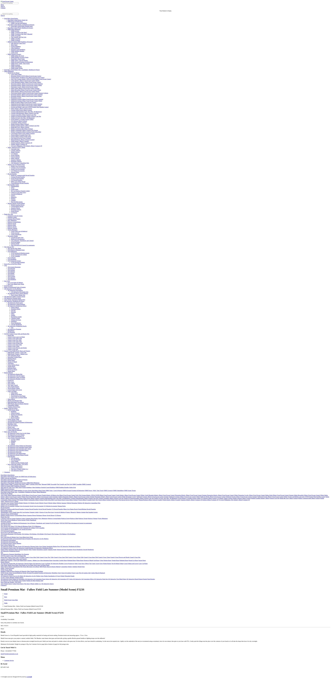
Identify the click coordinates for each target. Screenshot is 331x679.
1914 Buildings (12, 279)
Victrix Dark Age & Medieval (19, 231)
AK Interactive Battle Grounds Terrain (14, 296)
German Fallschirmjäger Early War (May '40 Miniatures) (26, 111)
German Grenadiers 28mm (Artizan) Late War (23, 115)
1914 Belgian (11, 271)
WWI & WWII (15, 243)
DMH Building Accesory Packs (19, 57)
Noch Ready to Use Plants (18, 396)
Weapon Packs (15, 172)
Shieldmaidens (15, 186)
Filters (12, 313)
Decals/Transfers (12, 174)
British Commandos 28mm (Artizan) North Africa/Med (26, 132)
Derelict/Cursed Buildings (18, 49)
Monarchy (14, 197)
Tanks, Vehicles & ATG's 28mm (16, 147)
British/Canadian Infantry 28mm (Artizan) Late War (25, 125)
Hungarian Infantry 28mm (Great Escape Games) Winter (26, 85)
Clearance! (7, 472)
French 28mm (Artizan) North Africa (21, 136)
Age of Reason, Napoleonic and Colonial (22, 240)
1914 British (11, 273)
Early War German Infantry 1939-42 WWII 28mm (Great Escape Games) (31, 79)
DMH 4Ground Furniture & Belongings (22, 62)
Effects (13, 444)
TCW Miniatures (12, 251)
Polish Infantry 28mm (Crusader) (20, 141)
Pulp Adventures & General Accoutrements (23, 245)
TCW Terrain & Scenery (14, 261)
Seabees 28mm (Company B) (19, 144)
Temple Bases (11, 366)
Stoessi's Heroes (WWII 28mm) (16, 203)
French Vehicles (15, 156)
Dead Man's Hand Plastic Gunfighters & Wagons (21, 24)
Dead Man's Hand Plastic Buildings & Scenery (20, 28)
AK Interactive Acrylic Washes (16, 435)
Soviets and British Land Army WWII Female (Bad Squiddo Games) (30, 107)
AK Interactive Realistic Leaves (16, 379)
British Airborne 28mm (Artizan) (20, 124)
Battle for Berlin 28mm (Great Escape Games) (23, 102)
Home (5, 594)
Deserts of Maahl (12, 362)
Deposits (13, 312)
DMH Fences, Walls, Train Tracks (20, 63)
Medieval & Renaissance (18, 239)
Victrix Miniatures (12, 230)
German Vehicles (15, 150)
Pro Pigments (11, 332)
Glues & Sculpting (13, 425)
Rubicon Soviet (12, 223)
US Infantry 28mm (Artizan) (19, 122)
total (29, 677)
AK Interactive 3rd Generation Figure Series (20, 447)
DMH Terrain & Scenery (14, 54)
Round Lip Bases (12, 369)
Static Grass (11, 382)
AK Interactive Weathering (211, 674)
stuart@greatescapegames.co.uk (9, 654)
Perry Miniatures (12, 220)
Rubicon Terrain (12, 226)
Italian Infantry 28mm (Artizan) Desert (21, 108)
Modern (13, 198)
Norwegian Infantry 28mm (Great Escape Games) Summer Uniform (29, 93)
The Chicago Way (9, 247)
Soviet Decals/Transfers (17, 178)
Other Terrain (14, 416)
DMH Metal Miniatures (14, 29)
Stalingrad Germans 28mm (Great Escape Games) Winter (26, 101)
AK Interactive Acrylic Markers (12, 289)
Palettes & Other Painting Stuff (19, 463)
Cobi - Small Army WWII (314, 674)
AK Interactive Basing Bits (15, 374)
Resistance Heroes (16, 209)
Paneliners (14, 321)
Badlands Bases (12, 368)
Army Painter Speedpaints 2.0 (16, 436)
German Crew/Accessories (18, 167)
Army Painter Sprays (16, 466)
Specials (13, 310)
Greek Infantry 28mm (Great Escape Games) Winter (25, 80)
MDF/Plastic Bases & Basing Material (18, 403)
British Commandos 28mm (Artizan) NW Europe (24, 130)
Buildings (13, 411)
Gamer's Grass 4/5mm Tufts (15, 343)
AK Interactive (15, 458)
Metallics (13, 441)
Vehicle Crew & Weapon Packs (16, 164)
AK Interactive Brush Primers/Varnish (18, 455)
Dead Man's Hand (49, 674)
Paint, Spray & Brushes (10, 431)
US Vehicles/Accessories (18, 170)
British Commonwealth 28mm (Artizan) (22, 129)
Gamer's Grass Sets (13, 349)
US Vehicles (14, 153)
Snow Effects (11, 383)
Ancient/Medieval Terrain (15, 421)
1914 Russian (11, 268)
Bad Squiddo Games (13, 184)
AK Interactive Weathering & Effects (14, 301)
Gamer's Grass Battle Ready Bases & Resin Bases (254, 674)
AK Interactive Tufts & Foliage (16, 376)
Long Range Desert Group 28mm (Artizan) (23, 133)
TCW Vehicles (12, 257)
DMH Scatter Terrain (17, 68)
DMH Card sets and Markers (19, 23)
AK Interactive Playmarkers (15, 290)
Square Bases (11, 371)
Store (5, 597)
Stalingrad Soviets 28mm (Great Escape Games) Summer (26, 104)
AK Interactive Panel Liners (15, 303)
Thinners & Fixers (16, 320)
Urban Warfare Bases (13, 365)
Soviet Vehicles (15, 155)
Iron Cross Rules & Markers (15, 282)
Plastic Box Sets (8, 214)
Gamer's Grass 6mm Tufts (15, 344)
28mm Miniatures (9, 71)
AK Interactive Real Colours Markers (18, 293)
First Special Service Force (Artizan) (21, 138)
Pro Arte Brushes (15, 459)
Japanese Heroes (15, 208)
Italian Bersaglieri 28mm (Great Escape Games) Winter (26, 90)
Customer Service (9, 660)
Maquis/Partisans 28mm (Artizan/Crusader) (23, 139)
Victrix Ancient (15, 233)
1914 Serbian (11, 270)
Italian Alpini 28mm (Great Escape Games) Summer (25, 88)
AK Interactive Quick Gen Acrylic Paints (19, 433)
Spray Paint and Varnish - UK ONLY (18, 464)
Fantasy (13, 195)
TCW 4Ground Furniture (18, 262)
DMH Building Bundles (17, 51)
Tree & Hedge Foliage (14, 388)
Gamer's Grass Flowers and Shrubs (17, 348)
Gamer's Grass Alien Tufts (15, 338)
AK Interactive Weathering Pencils (17, 326)
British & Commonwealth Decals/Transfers (22, 175)
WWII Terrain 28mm (13, 410)
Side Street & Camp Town (18, 43)
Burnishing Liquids (16, 316)
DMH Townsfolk (16, 35)
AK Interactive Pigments (14, 329)
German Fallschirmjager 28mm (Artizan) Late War (25, 113)
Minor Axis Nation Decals (18, 181)
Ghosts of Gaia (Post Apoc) (18, 192)
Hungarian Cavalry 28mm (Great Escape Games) (24, 87)
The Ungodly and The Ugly (18, 37)
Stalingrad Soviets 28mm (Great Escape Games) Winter (26, 105)
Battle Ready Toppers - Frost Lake (17, 352)
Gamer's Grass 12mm (13, 346)
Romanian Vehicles (16, 161)
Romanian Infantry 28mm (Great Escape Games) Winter (26, 96)
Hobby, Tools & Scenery (11, 408)
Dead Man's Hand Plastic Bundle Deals (22, 26)
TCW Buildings (12, 259)
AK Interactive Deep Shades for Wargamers (20, 445)
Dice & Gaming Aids (13, 428)
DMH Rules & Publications (15, 21)
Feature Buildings (16, 46)
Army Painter (14, 461)
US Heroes (14, 212)
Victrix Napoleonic (16, 234)
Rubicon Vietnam (12, 228)
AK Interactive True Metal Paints (17, 453)
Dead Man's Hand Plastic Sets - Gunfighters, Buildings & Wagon (22, 70)
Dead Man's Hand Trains (18, 59)
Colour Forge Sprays (16, 467)
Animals (13, 200)
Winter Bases (11, 360)
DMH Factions (15, 31)
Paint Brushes (11, 456)
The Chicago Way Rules (14, 248)
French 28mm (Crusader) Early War (21, 135)
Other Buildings (15, 48)
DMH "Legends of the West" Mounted (21, 34)
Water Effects (11, 399)
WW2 (12, 188)
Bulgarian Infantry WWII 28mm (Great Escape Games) (26, 76)
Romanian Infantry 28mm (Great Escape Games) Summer (27, 94)
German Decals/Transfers (18, 177)
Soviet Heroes (15, 211)
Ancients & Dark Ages (17, 237)
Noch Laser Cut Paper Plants (19, 397)
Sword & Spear (8, 285)
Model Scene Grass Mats (11, 600)
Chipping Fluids (15, 318)
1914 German (11, 276)
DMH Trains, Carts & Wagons (19, 60)
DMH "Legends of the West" (19, 32)
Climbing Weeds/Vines (14, 407)
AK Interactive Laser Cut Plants (16, 377)
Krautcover (11, 380)
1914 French (11, 275)
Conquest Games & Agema (15, 216)
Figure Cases (11, 427)
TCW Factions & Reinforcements (20, 253)
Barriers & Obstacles (16, 414)
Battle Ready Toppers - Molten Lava (17, 354)
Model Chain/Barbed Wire (15, 400)
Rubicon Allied (12, 225)
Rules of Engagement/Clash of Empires (15, 287)
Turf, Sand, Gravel (13, 385)
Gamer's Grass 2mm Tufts (15, 341)
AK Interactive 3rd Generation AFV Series (19, 449)
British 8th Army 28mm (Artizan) (20, 127)
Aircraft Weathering (16, 324)
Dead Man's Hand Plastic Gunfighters (23, 674)
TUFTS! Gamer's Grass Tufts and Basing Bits (16, 334)
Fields (5, 603)
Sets (12, 327)
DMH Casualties (15, 38)
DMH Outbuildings (16, 66)
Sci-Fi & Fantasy (15, 242)
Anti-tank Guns (15, 149)
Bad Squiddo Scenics (17, 202)
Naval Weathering (16, 323)
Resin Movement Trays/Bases (16, 402)
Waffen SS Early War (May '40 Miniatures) (23, 118)
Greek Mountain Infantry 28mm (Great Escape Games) (26, 82)
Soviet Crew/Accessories (18, 169)
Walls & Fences (15, 413)
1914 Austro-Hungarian (14, 267)
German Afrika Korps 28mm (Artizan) (21, 110)
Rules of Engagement (109, 674)
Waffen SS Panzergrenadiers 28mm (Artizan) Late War (26, 116)
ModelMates (11, 330)
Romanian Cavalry (16, 97)
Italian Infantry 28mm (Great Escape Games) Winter (25, 91)
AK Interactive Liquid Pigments (16, 304)
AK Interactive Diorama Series (12, 298)
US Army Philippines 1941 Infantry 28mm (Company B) (26, 146)
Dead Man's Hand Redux (11, 18)
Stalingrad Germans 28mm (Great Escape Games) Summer (27, 99)
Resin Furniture (15, 417)
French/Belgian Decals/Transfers (20, 183)
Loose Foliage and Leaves (15, 390)
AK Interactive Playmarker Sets (19, 292)
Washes (13, 315)
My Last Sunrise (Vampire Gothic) (20, 191)
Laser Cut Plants (12, 391)
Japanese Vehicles (16, 160)
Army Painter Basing (13, 386)
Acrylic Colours (15, 439)
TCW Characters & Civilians (19, 254)
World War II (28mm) (13, 73)
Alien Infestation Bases (14, 355)
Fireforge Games (12, 217)
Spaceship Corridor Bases (15, 357)
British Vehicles (15, 152)
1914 (5, 265)
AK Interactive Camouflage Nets (20, 163)
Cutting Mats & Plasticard (15, 430)
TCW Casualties (15, 256)
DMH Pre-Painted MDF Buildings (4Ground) (20, 42)
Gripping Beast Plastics (14, 219)
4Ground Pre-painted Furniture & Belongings (20, 422)
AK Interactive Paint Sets (14, 452)
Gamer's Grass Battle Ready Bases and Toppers (17, 351)
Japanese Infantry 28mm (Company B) (21, 143)
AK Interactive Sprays (17, 470)
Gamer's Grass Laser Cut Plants (16, 337)
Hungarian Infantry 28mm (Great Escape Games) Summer (27, 83)
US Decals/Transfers (16, 180)
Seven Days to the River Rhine (12, 264)
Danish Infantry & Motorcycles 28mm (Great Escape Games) (27, 77)
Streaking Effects (15, 309)
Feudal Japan (14, 189)
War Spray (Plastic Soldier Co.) (19, 469)
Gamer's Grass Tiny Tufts (14, 340)
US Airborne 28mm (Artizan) (19, 121)
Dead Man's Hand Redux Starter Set (17, 20)
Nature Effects (15, 307)
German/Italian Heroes (17, 206)
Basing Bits (11, 335)
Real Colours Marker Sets (18, 295)
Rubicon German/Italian (14, 222)
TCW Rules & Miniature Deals (16, 250)
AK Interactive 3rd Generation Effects (18, 450)
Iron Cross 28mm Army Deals (16, 284)
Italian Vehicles (15, 158)
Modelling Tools (12, 424)
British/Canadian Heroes (17, 205)
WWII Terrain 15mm (13, 419)
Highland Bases (12, 358)
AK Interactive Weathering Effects (17, 306)
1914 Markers (11, 278)
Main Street (14, 45)
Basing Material (8, 372)
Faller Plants (14, 393)
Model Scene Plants (16, 394)
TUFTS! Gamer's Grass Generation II (230, 674)
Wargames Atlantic (13, 236)
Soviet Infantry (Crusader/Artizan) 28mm (22, 119)
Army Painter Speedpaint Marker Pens (14, 299)
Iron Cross (7, 281)
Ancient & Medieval (16, 194)
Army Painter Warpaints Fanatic (16, 438)
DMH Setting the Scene (17, 56)
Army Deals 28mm (16, 74)
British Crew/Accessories (18, 166)
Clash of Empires (121, 674)
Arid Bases (11, 363)
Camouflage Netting (13, 405)
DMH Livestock (15, 40)
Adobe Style (14, 52)
